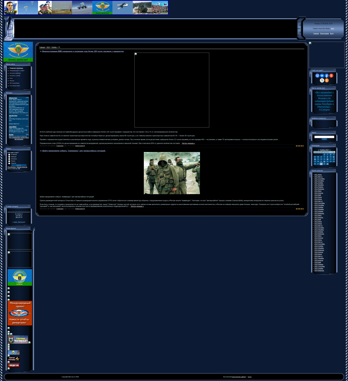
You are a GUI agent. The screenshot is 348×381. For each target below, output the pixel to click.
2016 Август (318, 256)
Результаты (12, 167)
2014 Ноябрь (318, 246)
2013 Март (318, 215)
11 (333, 157)
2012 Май (317, 195)
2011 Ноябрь (318, 183)
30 (327, 164)
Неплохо (14, 159)
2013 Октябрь (319, 227)
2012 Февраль (319, 189)
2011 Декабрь (319, 185)
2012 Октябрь (319, 205)
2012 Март (318, 191)
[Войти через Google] (322, 80)
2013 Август (318, 225)
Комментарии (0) (80, 145)
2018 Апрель (318, 260)
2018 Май (317, 262)
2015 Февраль (319, 250)
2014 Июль (318, 240)
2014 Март (318, 236)
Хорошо (13, 156)
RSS (332, 28)
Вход (331, 33)
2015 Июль (318, 254)
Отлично (14, 154)
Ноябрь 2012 (324, 150)
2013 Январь (318, 211)
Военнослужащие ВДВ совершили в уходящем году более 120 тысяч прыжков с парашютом (83, 51)
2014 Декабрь (319, 248)
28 (321, 164)
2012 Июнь (318, 197)
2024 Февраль (319, 270)
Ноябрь (54, 47)
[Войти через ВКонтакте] (322, 76)
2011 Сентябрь (319, 178)
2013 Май (317, 219)
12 (315, 159)
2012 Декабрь (319, 209)
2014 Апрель (318, 238)
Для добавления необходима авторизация (19, 138)
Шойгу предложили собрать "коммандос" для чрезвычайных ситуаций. (74, 151)
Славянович (59, 145)
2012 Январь (318, 187)
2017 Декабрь (319, 258)
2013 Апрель (318, 217)
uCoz (249, 377)
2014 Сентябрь (319, 244)
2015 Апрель (318, 252)
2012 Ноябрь (318, 207)
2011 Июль (318, 174)
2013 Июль (318, 223)
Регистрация (324, 33)
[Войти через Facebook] (327, 76)
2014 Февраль (319, 234)
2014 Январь (318, 232)
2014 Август (318, 242)
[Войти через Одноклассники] (327, 80)
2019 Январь (318, 264)
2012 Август (318, 201)
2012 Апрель (318, 193)
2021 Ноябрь (318, 268)
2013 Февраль (319, 213)
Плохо (13, 161)
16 (327, 159)
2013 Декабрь (319, 229)
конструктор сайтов (239, 377)
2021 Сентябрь (319, 266)
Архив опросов (22, 167)
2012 (48, 47)
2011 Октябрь (319, 181)
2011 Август (318, 176)
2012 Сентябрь (319, 203)
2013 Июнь (318, 221)
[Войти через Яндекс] (331, 76)
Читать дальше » (188, 143)
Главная (316, 33)
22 (324, 161)
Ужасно (13, 163)
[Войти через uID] (317, 76)
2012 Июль (318, 199)
